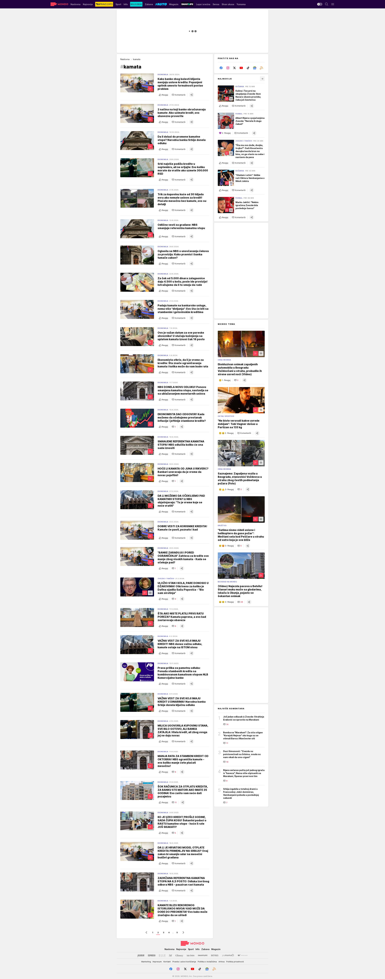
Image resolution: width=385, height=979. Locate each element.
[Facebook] (221, 67)
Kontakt (167, 961)
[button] (179, 94)
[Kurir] (140, 955)
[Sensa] (214, 955)
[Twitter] (234, 67)
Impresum (157, 961)
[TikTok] (248, 67)
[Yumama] (228, 955)
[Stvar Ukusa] (242, 955)
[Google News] (254, 67)
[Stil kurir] (170, 955)
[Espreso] (151, 955)
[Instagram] (228, 67)
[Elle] (162, 955)
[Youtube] (241, 67)
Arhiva (222, 961)
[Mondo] (59, 4)
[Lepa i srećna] (190, 955)
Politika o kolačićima (207, 961)
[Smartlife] (202, 955)
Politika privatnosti (235, 961)
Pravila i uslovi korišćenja (184, 961)
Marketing (146, 961)
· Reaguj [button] (226, 133)
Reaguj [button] (165, 95)
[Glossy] (179, 955)
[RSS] (261, 67)
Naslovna (124, 59)
